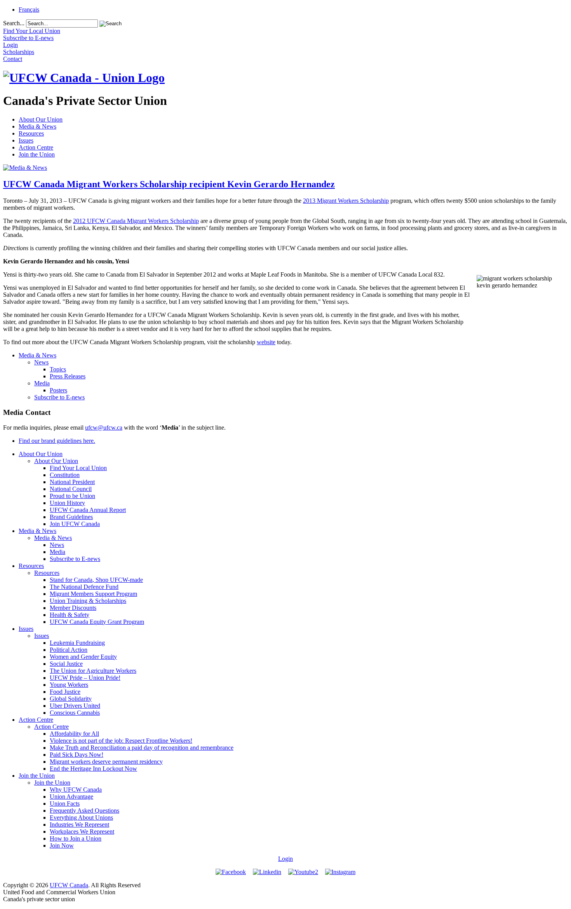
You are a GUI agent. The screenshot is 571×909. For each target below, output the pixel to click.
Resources (31, 133)
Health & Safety (69, 614)
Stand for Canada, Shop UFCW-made (96, 579)
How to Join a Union (75, 838)
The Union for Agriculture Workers (93, 670)
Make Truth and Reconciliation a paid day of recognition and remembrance (141, 747)
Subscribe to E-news (59, 397)
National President (72, 482)
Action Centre (36, 147)
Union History (67, 503)
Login (285, 858)
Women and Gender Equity (83, 656)
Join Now (62, 845)
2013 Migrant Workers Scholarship (346, 200)
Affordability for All (74, 733)
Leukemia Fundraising (77, 642)
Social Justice (66, 663)
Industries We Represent (79, 824)
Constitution (65, 475)
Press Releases (67, 376)
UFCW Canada (69, 885)
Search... (13, 23)
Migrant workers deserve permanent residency (106, 761)
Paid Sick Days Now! (76, 754)
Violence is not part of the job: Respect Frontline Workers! (121, 740)
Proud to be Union (72, 496)
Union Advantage (71, 796)
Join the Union (37, 154)
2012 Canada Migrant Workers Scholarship (136, 221)
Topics (58, 369)
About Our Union (41, 119)
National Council (71, 489)
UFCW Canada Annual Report (88, 510)
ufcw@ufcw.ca (103, 427)
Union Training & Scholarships (88, 600)
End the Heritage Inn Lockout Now (93, 768)
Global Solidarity (71, 698)
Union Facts (65, 803)
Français (29, 9)
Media (42, 383)
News (41, 362)
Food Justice (65, 691)
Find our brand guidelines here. (57, 440)
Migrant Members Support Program (93, 593)
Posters (58, 390)
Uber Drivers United (75, 705)
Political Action (68, 649)
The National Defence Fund (84, 586)
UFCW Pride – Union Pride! (85, 677)
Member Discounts (73, 607)
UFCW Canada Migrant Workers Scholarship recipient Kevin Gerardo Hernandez (169, 184)
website (266, 342)
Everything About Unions (81, 817)
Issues (26, 140)
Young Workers (69, 684)
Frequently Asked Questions (84, 810)
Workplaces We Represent (82, 831)
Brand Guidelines (71, 517)
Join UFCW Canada (75, 524)
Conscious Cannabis (75, 712)
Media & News (37, 126)
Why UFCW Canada (76, 789)
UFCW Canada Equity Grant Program (97, 621)
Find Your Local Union (78, 468)
